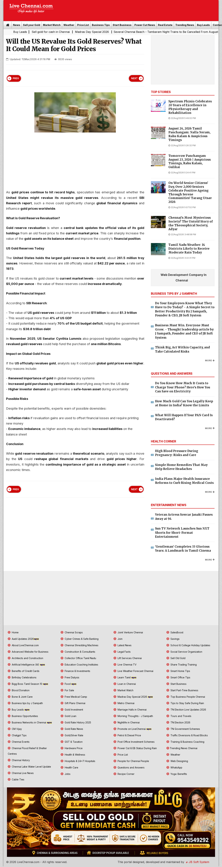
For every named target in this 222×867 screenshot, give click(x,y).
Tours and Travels (180, 716)
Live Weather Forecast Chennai (135, 671)
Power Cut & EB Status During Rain (137, 748)
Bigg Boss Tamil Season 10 (27, 683)
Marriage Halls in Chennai (132, 709)
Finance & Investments (77, 671)
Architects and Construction (27, 658)
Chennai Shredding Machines (81, 645)
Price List (83, 24)
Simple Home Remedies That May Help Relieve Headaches (181, 467)
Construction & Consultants (79, 651)
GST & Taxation (73, 741)
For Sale (69, 690)
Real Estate (165, 24)
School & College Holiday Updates (190, 645)
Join (119, 638)
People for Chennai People (133, 761)
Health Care (71, 767)
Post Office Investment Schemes (136, 741)
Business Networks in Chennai (29, 722)
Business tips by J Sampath (27, 703)
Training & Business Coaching (187, 741)
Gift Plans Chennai (74, 703)
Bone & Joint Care (22, 696)
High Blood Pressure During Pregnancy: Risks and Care (176, 453)
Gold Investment (73, 709)
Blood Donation (20, 690)
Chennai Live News (22, 773)
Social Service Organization (186, 651)
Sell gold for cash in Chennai (26, 32)
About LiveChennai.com (25, 645)
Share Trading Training (183, 664)
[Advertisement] (138, 9)
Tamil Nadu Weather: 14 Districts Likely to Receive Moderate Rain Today (189, 248)
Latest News (124, 645)
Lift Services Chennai (129, 658)
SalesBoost (176, 632)
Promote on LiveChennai (131, 728)
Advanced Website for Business (29, 651)
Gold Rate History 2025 (77, 722)
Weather (68, 24)
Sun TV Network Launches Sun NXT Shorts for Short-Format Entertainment (182, 533)
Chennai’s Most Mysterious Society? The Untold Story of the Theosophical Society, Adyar (190, 223)
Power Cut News (144, 24)
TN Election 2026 (180, 722)
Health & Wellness (74, 754)
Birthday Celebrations (23, 677)
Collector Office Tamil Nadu (80, 658)
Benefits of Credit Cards (25, 671)
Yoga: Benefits (178, 773)
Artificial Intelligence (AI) (25, 664)
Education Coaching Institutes (81, 664)
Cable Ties (17, 779)
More (208, 360)
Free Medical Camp (75, 696)
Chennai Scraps (73, 632)
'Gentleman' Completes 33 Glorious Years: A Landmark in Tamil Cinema (183, 549)
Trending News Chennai (183, 748)
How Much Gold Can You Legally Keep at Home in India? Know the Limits (184, 403)
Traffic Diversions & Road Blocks (189, 735)
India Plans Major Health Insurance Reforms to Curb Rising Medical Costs (184, 481)
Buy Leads (203, 24)
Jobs (67, 773)
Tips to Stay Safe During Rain (187, 703)
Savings (175, 638)
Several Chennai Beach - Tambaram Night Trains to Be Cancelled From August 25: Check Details (153, 32)
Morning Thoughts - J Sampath (135, 716)
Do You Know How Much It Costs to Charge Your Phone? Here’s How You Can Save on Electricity (182, 387)
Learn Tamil (124, 677)
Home (15, 632)
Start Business (122, 24)
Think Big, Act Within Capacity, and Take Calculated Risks (182, 349)
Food (67, 683)
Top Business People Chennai (187, 696)
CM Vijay (16, 728)
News (16, 24)
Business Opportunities (24, 716)
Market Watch (52, 24)
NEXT (134, 78)
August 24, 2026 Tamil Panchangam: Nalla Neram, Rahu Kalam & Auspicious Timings (189, 134)
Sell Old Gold (177, 658)
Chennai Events (20, 741)
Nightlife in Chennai (128, 722)
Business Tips (101, 24)
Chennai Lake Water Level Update (31, 766)
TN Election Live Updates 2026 (188, 709)
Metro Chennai (125, 703)
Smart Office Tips (180, 677)
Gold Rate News (73, 728)
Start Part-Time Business (184, 690)
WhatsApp (176, 767)
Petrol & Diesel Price (129, 735)
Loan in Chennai (126, 683)
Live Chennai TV (126, 664)
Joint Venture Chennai (130, 632)
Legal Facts (124, 651)
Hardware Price (73, 748)
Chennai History (20, 760)
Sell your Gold (31, 24)
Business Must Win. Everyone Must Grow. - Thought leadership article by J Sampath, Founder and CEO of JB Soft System (184, 331)
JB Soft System (198, 862)
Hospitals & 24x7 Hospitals (79, 761)
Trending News (184, 24)
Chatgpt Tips (19, 735)
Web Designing (179, 761)
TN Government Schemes (185, 728)
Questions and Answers (130, 767)
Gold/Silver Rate (73, 735)
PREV (16, 78)
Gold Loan (70, 716)
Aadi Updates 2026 (22, 638)
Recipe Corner (125, 773)
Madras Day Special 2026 (68, 32)
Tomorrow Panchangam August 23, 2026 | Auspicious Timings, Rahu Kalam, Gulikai (189, 161)
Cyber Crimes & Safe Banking (81, 638)
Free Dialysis (71, 677)
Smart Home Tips (180, 671)
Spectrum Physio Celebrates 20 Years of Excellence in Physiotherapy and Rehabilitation (190, 107)
